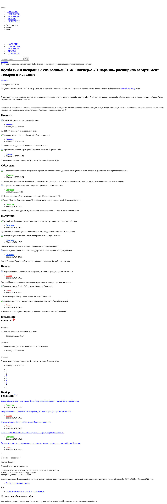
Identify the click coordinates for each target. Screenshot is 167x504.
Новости (4, 80)
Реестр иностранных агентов (18, 483)
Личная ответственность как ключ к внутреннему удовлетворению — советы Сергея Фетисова (41, 443)
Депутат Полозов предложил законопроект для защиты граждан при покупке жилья (36, 411)
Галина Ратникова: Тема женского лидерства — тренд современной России (32, 432)
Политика (10, 225)
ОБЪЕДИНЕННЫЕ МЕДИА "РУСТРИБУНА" (25, 491)
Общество (10, 175)
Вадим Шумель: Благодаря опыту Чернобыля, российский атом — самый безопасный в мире (40, 401)
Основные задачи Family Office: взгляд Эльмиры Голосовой (26, 422)
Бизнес (9, 276)
